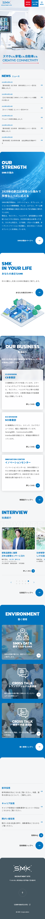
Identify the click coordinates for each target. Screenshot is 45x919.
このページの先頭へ (22, 893)
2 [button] (19, 581)
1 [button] (16, 581)
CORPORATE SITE (21, 904)
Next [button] (34, 582)
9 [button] (25, 583)
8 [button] (22, 583)
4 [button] (25, 581)
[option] (18, 551)
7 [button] (19, 583)
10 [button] (28, 583)
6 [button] (16, 583)
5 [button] (28, 581)
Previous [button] (11, 582)
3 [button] (22, 581)
